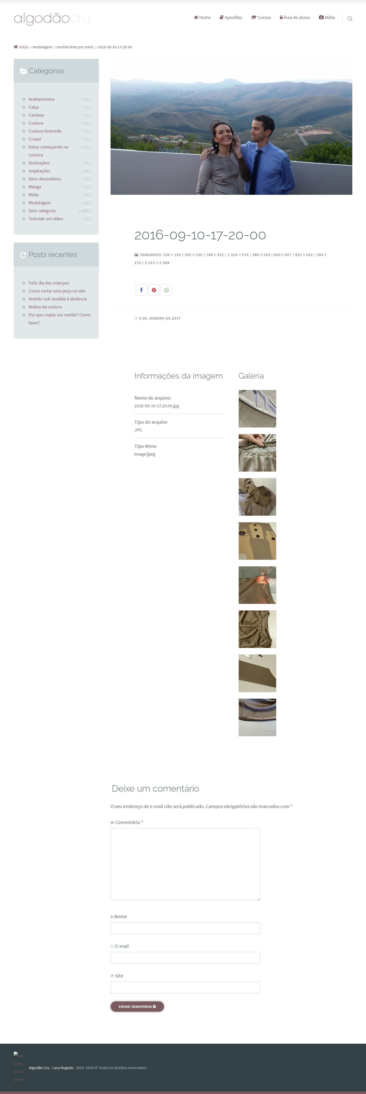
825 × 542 (304, 254)
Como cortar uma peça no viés (57, 291)
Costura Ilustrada (45, 131)
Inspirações (39, 171)
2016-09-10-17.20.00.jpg (156, 406)
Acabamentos (42, 99)
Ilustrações (39, 163)
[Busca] (346, 12)
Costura (36, 123)
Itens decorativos (45, 179)
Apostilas (233, 17)
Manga (35, 187)
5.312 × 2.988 (157, 262)
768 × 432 (215, 254)
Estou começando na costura (48, 151)
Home (204, 17)
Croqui (35, 139)
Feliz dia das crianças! (49, 283)
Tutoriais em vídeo (46, 218)
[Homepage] (52, 19)
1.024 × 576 (238, 254)
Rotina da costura (45, 307)
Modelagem (40, 202)
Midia (329, 17)
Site (119, 975)
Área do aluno (296, 17)
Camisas (36, 115)
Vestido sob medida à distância (58, 299)
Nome (120, 916)
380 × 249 (261, 254)
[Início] (21, 1068)
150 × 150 (172, 254)
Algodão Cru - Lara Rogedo (51, 1067)
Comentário (129, 822)
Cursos (264, 17)
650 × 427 (283, 254)
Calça (34, 107)
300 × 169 (193, 254)
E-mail (122, 946)
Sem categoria (42, 210)
